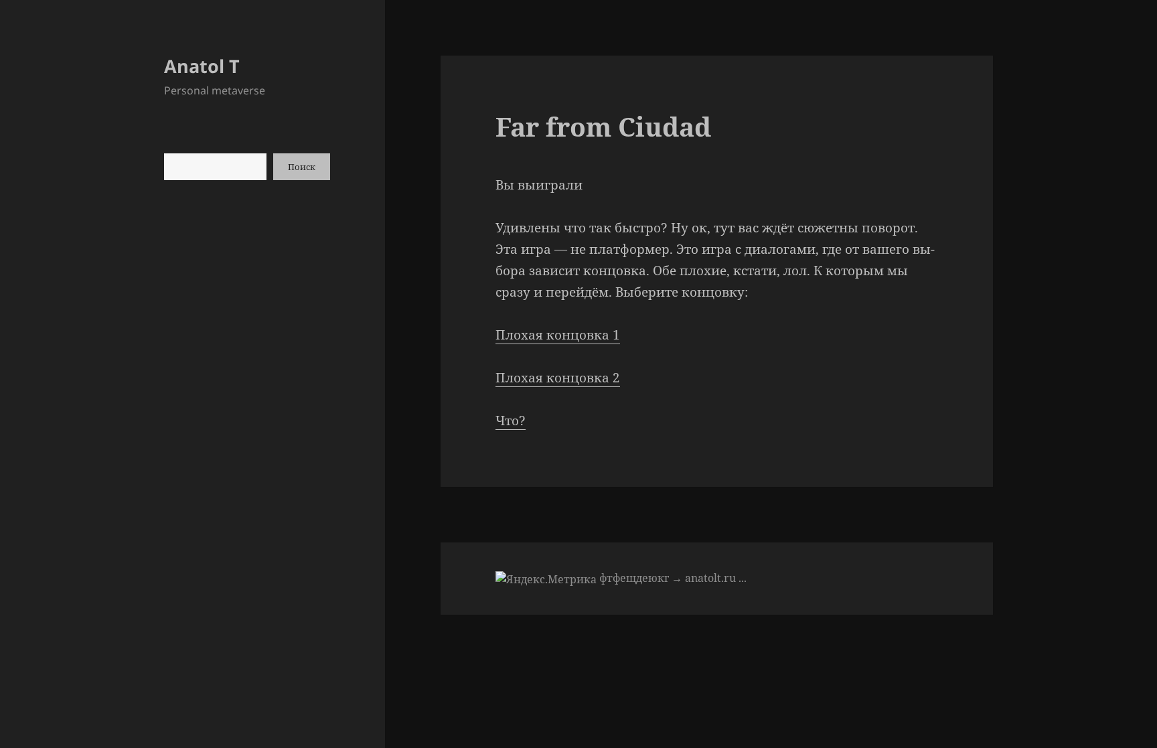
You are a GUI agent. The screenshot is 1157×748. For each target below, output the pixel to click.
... (743, 578)
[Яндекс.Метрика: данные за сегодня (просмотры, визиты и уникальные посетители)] (546, 579)
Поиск (301, 167)
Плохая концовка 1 (557, 335)
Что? (510, 420)
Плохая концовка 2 (557, 377)
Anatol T (202, 66)
